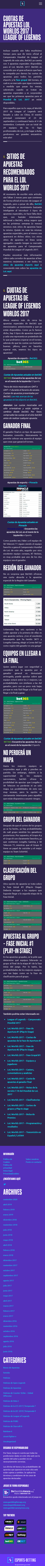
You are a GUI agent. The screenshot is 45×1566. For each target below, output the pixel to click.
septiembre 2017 (10, 1275)
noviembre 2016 (10, 1326)
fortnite (6, 1373)
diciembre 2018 (10, 1220)
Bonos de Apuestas (11, 1368)
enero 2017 (8, 1316)
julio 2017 (7, 1285)
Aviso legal (7, 1171)
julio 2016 (7, 1346)
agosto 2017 (8, 1280)
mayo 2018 (8, 1240)
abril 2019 (7, 1204)
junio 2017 (7, 1291)
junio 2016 (7, 1351)
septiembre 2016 (10, 1336)
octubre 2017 (9, 1270)
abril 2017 (7, 1301)
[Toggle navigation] (41, 3)
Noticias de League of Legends (16, 1416)
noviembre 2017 (10, 1265)
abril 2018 (7, 1245)
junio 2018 (7, 1235)
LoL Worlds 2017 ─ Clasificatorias (23, 1100)
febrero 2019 (9, 1209)
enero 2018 (8, 1255)
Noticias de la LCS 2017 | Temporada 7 (19, 1406)
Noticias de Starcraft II (12, 1426)
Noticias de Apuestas (12, 1388)
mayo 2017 (8, 1296)
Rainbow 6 (7, 1431)
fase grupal (21, 80)
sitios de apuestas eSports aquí (21, 265)
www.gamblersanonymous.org (16, 1508)
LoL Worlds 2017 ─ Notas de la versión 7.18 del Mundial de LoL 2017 (22, 1090)
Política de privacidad (7, 1166)
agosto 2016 (8, 1341)
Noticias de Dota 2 (11, 1401)
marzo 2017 (8, 1306)
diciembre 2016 (10, 1321)
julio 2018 (7, 1230)
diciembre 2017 (10, 1260)
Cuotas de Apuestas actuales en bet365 (23, 374)
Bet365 (38, 204)
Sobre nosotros (32, 1159)
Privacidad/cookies (11, 1174)
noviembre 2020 (10, 1199)
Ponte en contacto (33, 1162)
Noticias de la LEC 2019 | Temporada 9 (19, 1411)
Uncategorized (9, 1441)
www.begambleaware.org (14, 1505)
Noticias (6, 1378)
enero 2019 (8, 1215)
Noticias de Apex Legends (14, 1383)
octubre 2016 (9, 1331)
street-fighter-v (9, 1436)
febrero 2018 (9, 1250)
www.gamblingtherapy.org (14, 1502)
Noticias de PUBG (10, 1421)
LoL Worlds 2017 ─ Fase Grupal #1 (24, 1055)
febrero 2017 (9, 1311)
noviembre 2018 (10, 1225)
